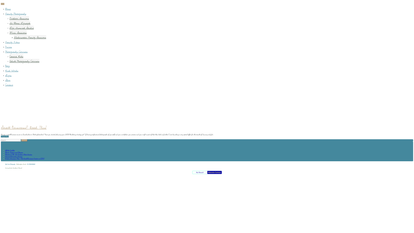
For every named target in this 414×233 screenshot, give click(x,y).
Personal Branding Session (14, 156)
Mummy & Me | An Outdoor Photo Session (18, 154)
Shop (7, 80)
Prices (8, 47)
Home (8, 9)
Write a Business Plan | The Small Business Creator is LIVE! (24, 158)
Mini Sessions (18, 32)
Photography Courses (16, 51)
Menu (2, 4)
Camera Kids (16, 56)
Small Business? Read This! (23, 127)
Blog (7, 66)
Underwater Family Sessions (30, 37)
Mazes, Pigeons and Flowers (14, 152)
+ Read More (5, 136)
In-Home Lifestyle (19, 23)
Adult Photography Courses (24, 61)
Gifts (8, 75)
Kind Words (11, 70)
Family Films (12, 42)
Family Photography (15, 13)
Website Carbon (214, 172)
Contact (9, 85)
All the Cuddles (10, 150)
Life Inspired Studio (21, 28)
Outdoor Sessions (19, 18)
